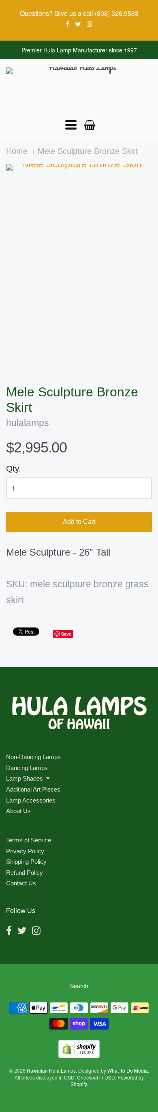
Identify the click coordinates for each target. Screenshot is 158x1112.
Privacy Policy (25, 851)
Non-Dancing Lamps (33, 756)
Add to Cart (79, 521)
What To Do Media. (128, 1070)
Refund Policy (24, 872)
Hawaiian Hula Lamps (51, 1070)
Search (79, 986)
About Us (18, 810)
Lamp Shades (24, 778)
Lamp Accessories (31, 800)
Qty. (13, 468)
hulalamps (27, 423)
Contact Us (21, 883)
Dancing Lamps (27, 767)
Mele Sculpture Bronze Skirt (88, 151)
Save (66, 634)
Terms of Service (28, 840)
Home (17, 151)
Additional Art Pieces (33, 789)
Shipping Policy (26, 861)
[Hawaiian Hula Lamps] (79, 88)
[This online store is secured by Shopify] (79, 1055)
